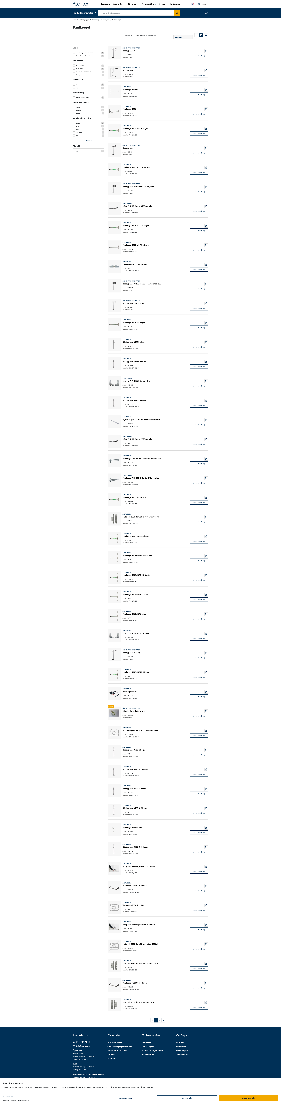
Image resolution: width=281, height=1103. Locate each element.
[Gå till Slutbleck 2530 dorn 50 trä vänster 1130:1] (158, 965)
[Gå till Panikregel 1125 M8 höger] (158, 324)
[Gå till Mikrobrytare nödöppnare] (158, 713)
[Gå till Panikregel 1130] (158, 111)
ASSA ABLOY (80, 66)
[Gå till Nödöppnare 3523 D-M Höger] (158, 849)
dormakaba (79, 69)
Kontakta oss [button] (175, 4)
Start (74, 20)
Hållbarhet (181, 1046)
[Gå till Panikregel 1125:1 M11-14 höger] (158, 674)
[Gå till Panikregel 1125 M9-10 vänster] (158, 247)
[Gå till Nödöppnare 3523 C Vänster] (158, 402)
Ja (76, 85)
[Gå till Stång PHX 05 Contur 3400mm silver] (158, 208)
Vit (77, 136)
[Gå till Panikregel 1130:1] (158, 91)
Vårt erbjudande (114, 1042)
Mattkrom (79, 133)
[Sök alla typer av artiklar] (177, 13)
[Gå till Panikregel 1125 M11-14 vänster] (158, 169)
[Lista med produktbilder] (201, 35)
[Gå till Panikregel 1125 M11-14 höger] (158, 227)
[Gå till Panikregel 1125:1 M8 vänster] (158, 596)
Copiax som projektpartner (119, 1046)
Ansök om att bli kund (117, 1050)
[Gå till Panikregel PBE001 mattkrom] (158, 985)
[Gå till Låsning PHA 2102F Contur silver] (158, 383)
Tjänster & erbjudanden (152, 1050)
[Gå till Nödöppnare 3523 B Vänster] (158, 790)
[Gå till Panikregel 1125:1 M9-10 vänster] (158, 577)
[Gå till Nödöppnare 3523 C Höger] (158, 752)
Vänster (78, 110)
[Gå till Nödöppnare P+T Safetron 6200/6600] (158, 188)
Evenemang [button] (105, 4)
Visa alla (89, 141)
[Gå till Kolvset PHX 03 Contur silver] (158, 266)
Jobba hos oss (182, 1054)
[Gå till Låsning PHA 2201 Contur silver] (158, 635)
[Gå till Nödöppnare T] (158, 150)
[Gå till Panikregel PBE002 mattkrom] (158, 887)
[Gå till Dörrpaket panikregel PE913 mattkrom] (158, 868)
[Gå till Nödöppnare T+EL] (158, 72)
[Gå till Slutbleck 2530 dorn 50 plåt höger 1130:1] (158, 946)
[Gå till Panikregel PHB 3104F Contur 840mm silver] (158, 480)
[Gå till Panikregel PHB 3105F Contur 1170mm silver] (158, 460)
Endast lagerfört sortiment (84, 53)
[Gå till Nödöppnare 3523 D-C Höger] (158, 810)
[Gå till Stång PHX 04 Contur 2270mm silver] (158, 441)
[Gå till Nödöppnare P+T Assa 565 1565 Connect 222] (158, 285)
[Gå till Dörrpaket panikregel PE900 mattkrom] (158, 926)
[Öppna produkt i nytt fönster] (206, 51)
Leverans (111, 1058)
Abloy (78, 75)
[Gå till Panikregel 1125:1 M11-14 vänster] (158, 557)
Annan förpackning (82, 98)
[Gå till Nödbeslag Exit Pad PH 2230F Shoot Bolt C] (158, 732)
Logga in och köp (199, 56)
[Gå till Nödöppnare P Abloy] (158, 654)
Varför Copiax (148, 1046)
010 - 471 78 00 (83, 1042)
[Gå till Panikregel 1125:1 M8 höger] (158, 616)
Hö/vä (78, 113)
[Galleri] (206, 35)
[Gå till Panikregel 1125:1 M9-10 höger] (158, 538)
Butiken (111, 1054)
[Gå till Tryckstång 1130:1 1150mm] (158, 907)
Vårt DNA (180, 1042)
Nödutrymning (106, 20)
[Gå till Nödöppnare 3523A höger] (158, 344)
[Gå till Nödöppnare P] (158, 52)
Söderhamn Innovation (83, 72)
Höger (78, 107)
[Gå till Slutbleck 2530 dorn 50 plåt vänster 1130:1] (158, 518)
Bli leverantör (148, 1054)
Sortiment (146, 1042)
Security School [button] (119, 4)
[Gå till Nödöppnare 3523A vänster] (158, 363)
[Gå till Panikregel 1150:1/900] (158, 829)
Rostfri (78, 123)
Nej (77, 88)
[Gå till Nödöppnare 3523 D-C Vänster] (158, 771)
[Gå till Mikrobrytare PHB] (158, 693)
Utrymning (95, 20)
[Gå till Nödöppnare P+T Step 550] (158, 305)
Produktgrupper (84, 20)
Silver (78, 126)
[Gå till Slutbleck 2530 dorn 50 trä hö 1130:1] (158, 1004)
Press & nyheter (183, 1050)
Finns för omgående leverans (85, 56)
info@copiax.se (83, 1046)
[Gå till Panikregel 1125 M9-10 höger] (158, 130)
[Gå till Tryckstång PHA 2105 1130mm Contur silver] (158, 421)
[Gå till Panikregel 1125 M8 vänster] (158, 499)
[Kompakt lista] (196, 35)
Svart (77, 129)
